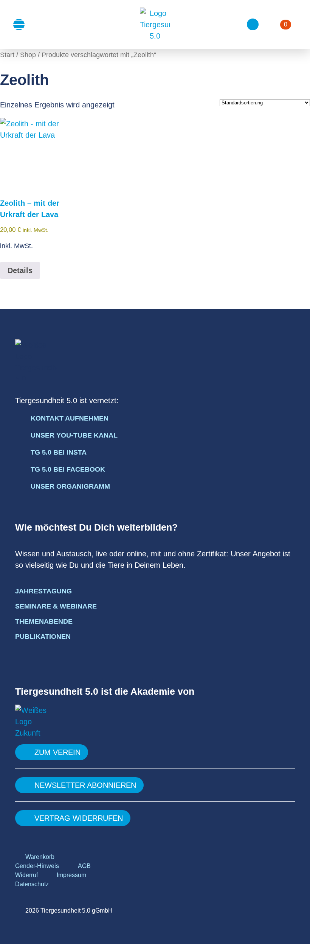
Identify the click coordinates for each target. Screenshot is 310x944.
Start (7, 55)
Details (20, 270)
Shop (28, 55)
